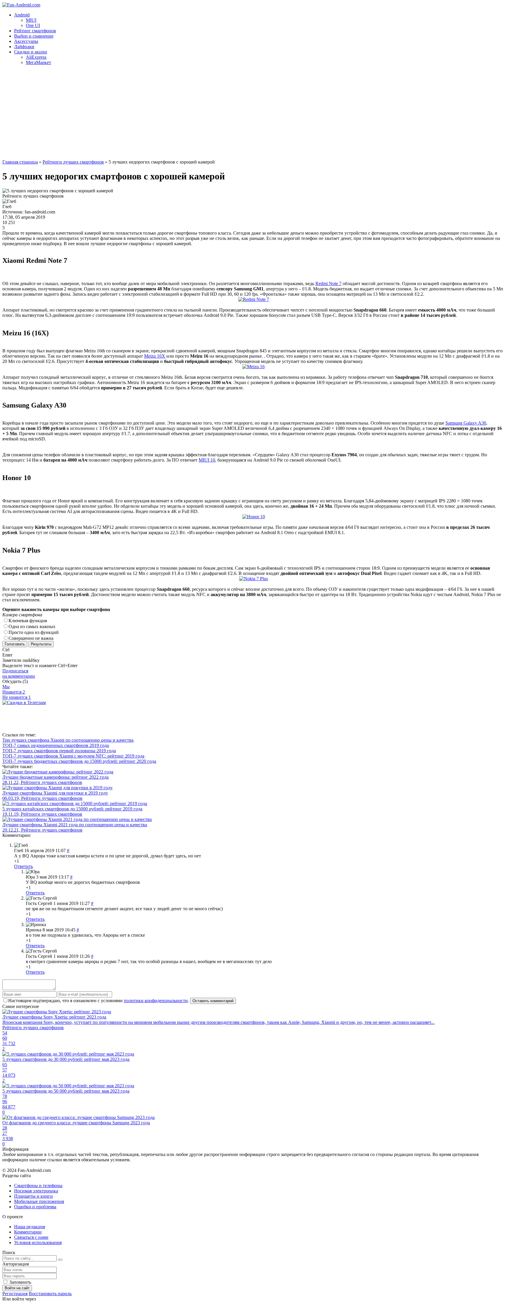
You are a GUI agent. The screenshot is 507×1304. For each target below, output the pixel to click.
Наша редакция (29, 1226)
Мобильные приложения (39, 1201)
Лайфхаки (24, 46)
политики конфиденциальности (156, 1000)
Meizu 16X (154, 356)
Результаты (41, 644)
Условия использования (38, 1242)
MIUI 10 (207, 459)
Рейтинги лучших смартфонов (73, 161)
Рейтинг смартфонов (35, 30)
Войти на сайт (17, 1288)
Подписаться (18, 673)
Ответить (23, 866)
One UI (33, 25)
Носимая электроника (36, 1190)
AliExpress (36, 57)
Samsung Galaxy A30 (465, 422)
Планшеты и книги (33, 1196)
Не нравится (16, 697)
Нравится (13, 691)
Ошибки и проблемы (35, 1206)
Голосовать (15, 644)
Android (22, 14)
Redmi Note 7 (328, 283)
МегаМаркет (38, 62)
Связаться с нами (31, 1237)
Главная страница (20, 161)
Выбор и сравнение (33, 35)
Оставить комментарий (213, 1001)
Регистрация (15, 1293)
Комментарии (28, 1231)
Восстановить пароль (50, 1293)
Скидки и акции (30, 51)
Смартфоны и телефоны (38, 1185)
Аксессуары (26, 41)
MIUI (31, 20)
